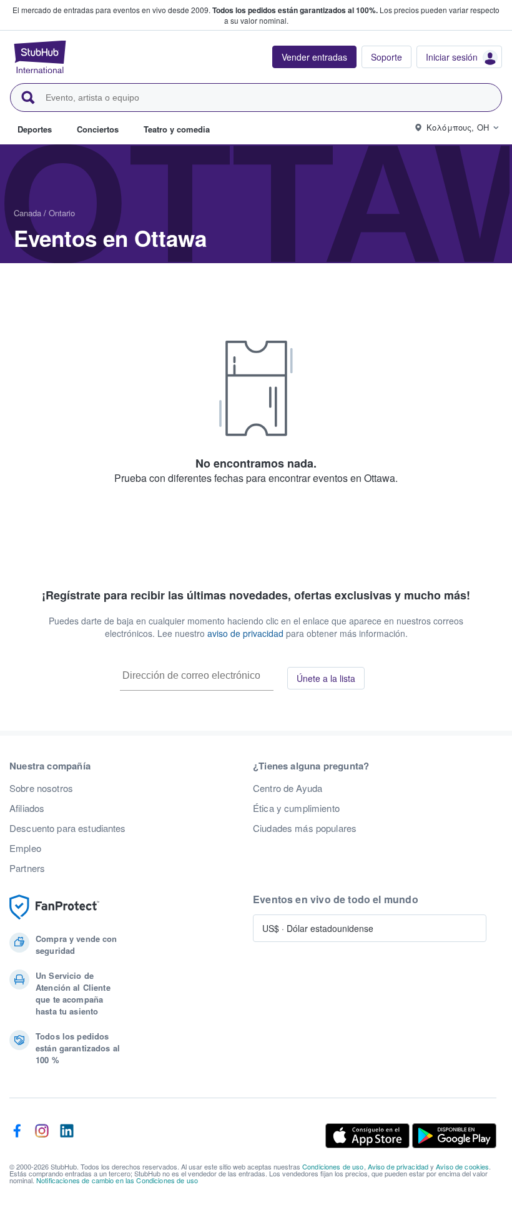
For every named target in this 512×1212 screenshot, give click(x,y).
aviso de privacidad (245, 633)
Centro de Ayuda (287, 788)
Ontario (62, 213)
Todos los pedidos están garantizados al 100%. (295, 10)
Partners (27, 868)
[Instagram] (41, 1135)
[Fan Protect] (54, 907)
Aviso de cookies (462, 1166)
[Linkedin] (66, 1135)
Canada (27, 213)
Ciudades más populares (305, 828)
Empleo (25, 848)
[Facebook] (16, 1135)
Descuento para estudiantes (67, 828)
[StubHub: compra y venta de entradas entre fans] (40, 57)
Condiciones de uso (333, 1166)
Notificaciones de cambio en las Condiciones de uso (117, 1180)
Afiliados (26, 808)
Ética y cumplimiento (296, 808)
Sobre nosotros (41, 788)
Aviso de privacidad (398, 1166)
